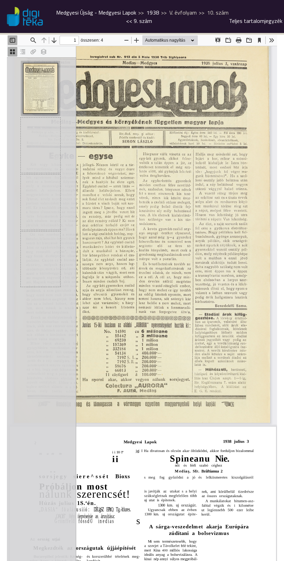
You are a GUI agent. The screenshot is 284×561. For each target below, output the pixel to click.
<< (139, 21)
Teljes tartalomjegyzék (255, 21)
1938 (153, 12)
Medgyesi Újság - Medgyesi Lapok (96, 12)
